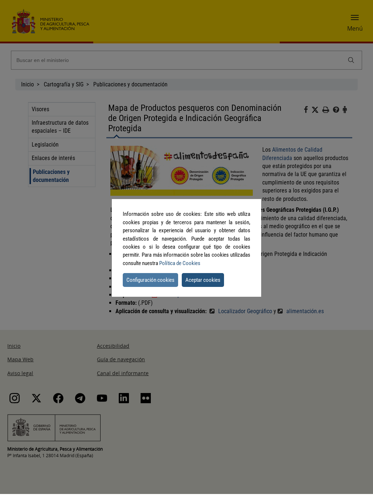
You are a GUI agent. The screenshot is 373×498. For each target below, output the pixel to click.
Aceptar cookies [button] (202, 280)
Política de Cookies (179, 263)
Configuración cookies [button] (150, 280)
